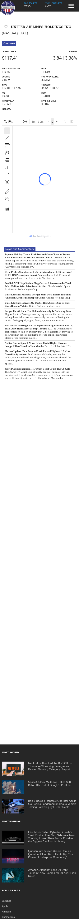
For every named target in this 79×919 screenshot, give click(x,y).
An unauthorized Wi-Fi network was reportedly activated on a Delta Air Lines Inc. (38, 275)
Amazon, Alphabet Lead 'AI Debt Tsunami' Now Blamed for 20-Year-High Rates (52, 872)
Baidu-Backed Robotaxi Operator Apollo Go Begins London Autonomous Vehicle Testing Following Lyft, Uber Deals (52, 803)
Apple (5, 906)
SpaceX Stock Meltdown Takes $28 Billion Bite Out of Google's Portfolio (49, 783)
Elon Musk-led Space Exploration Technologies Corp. (38, 286)
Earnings (6, 900)
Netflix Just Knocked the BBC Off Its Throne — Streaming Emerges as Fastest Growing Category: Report (50, 766)
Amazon (6, 911)
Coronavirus (8, 917)
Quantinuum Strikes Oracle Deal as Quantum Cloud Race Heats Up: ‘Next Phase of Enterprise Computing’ (51, 854)
